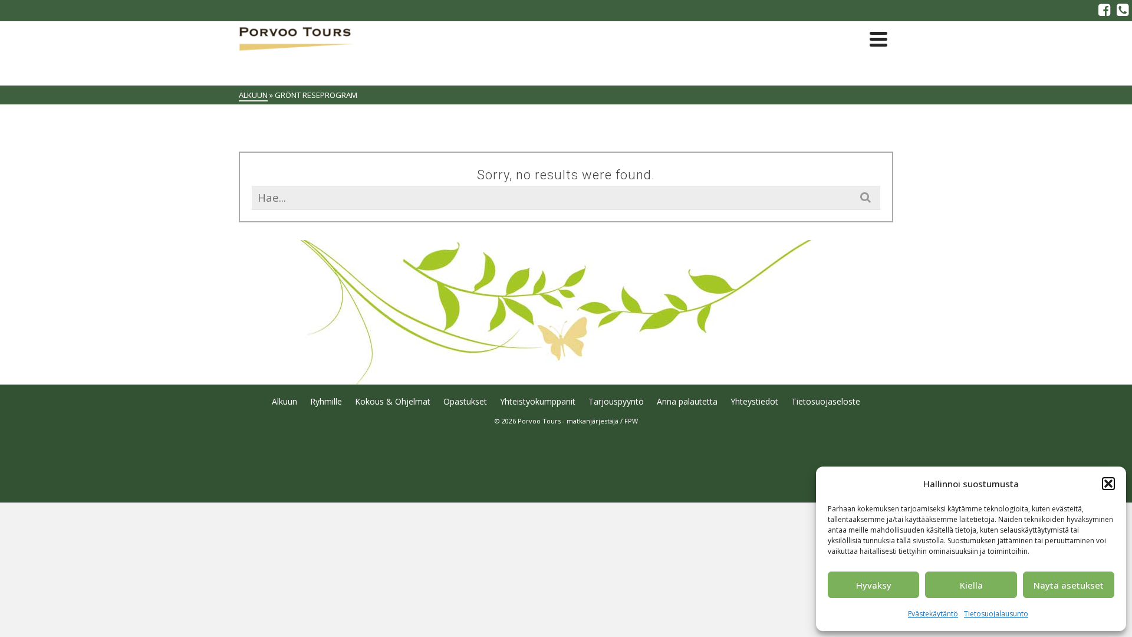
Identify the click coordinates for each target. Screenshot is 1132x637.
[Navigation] (878, 39)
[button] (1108, 484)
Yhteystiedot (754, 401)
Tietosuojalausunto (996, 614)
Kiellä (971, 585)
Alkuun (284, 401)
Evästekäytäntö (933, 614)
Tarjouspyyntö (616, 401)
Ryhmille (326, 401)
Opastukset (465, 401)
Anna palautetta (687, 401)
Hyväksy (873, 585)
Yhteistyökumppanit (537, 401)
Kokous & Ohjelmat (392, 401)
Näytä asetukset (1069, 585)
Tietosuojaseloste (825, 401)
